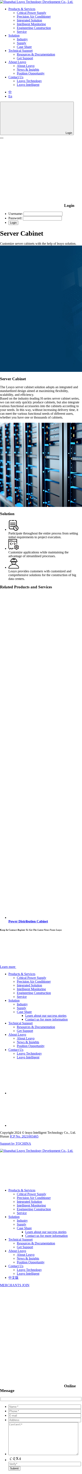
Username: (15, 213)
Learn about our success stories (45, 1015)
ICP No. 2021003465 (24, 1136)
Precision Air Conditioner (34, 16)
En (10, 96)
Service (22, 31)
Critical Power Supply (31, 13)
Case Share (24, 47)
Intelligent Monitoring (31, 24)
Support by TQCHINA (15, 1143)
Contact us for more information (46, 1019)
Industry (22, 39)
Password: (15, 218)
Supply (21, 43)
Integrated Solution (29, 20)
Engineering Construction (34, 28)
